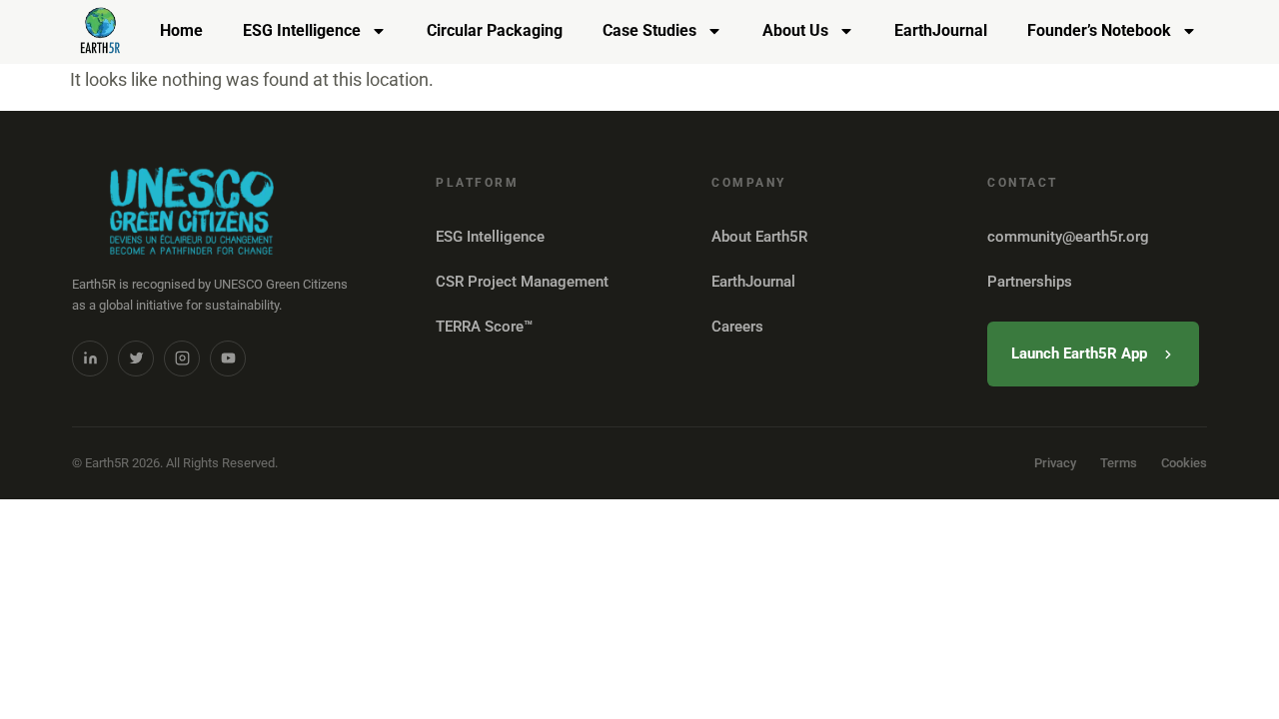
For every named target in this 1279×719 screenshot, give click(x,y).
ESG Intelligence (302, 30)
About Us (795, 30)
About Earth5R (759, 237)
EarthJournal (940, 30)
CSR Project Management (522, 282)
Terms (1118, 462)
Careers (737, 327)
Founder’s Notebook (1099, 30)
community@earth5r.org (1068, 237)
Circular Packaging (495, 30)
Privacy (1055, 462)
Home (181, 30)
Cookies (1184, 462)
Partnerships (1029, 282)
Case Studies (649, 30)
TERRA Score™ (484, 327)
